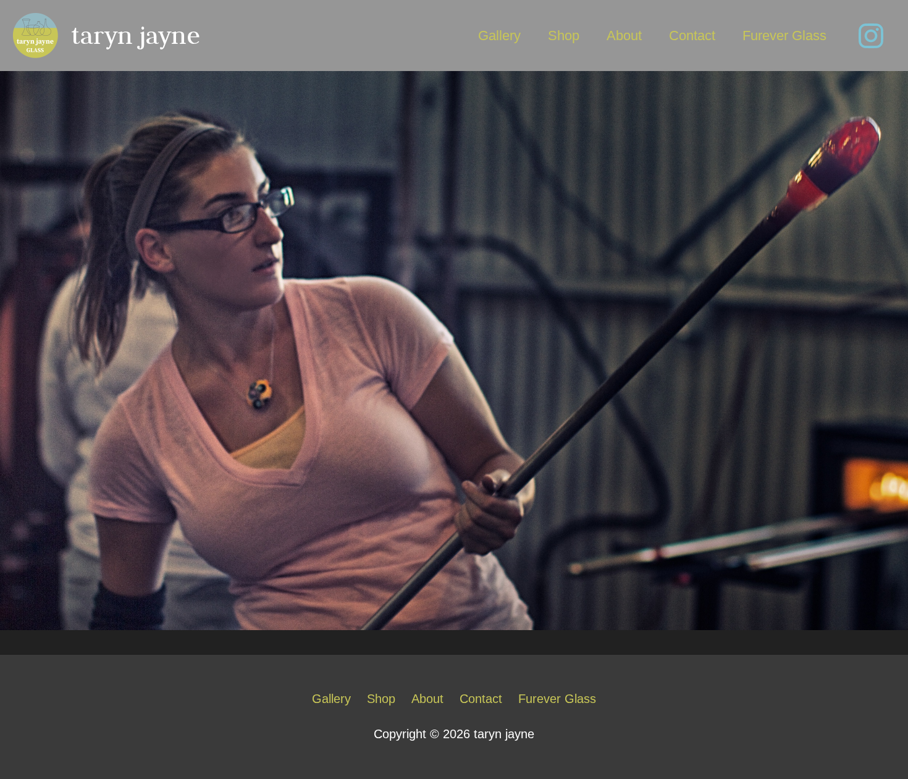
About (624, 35)
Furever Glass (784, 35)
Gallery (499, 35)
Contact (692, 35)
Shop (563, 35)
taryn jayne (135, 35)
